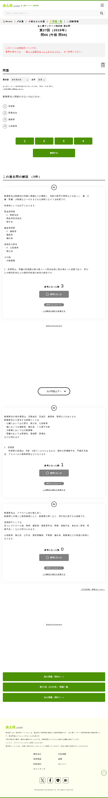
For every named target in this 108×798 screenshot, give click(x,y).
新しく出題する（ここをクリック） (43, 52)
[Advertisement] (54, 648)
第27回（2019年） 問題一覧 (54, 687)
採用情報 (37, 759)
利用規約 (37, 764)
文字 (34, 80)
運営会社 (37, 754)
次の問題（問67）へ (54, 697)
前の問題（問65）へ (54, 677)
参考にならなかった (54, 305)
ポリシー (62, 764)
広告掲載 (62, 754)
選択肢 (6, 80)
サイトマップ (39, 769)
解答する (54, 153)
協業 (60, 759)
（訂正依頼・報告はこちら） (13, 89)
